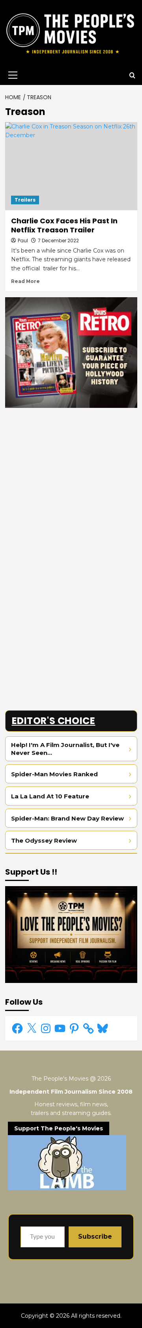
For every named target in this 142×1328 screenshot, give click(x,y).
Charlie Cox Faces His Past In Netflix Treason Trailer (64, 225)
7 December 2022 (58, 240)
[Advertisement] (71, 485)
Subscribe (95, 1236)
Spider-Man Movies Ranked (54, 774)
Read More (25, 281)
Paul (23, 240)
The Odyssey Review (44, 840)
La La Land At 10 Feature (50, 796)
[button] (11, 75)
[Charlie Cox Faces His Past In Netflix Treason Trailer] (71, 166)
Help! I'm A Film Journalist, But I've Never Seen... (65, 748)
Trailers (25, 199)
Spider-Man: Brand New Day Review (67, 818)
